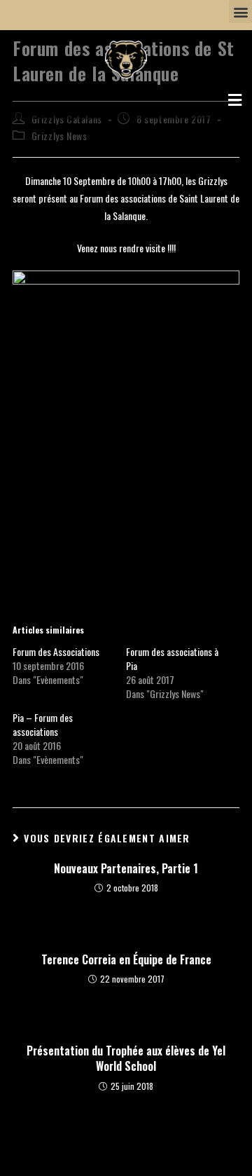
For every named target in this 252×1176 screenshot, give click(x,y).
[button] (240, 11)
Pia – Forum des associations (43, 724)
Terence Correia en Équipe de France (126, 959)
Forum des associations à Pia (172, 658)
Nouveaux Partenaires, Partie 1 (126, 868)
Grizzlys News (59, 135)
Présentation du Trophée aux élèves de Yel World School (126, 1058)
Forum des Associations (56, 651)
